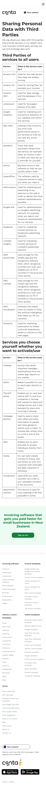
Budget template (31, 629)
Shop (4, 680)
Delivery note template (33, 648)
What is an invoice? (9, 719)
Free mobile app (8, 691)
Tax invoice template (33, 608)
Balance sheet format (33, 626)
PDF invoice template (33, 593)
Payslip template (31, 656)
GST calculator (8, 695)
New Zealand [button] (32, 12)
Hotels (4, 603)
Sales (4, 676)
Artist (4, 623)
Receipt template (31, 672)
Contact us (6, 733)
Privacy (4, 781)
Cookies (11, 781)
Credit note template (33, 645)
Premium (5, 569)
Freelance (6, 648)
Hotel (4, 662)
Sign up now (23, 535)
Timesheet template (32, 676)
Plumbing (5, 673)
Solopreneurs (7, 596)
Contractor (6, 644)
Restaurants (7, 600)
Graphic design (8, 655)
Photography (7, 669)
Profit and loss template (34, 659)
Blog (3, 722)
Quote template (31, 669)
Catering (5, 630)
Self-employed (7, 586)
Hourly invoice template (34, 577)
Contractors (6, 576)
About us (5, 729)
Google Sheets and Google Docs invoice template (32, 571)
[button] (16, 747)
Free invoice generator (10, 708)
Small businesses (8, 589)
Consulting (6, 641)
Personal (5, 666)
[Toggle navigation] (43, 4)
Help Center (7, 726)
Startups (5, 593)
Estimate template (32, 652)
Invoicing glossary (9, 715)
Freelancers (6, 572)
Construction (7, 637)
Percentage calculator (10, 704)
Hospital (5, 658)
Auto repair (6, 626)
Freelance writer (8, 651)
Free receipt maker (9, 711)
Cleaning (5, 634)
